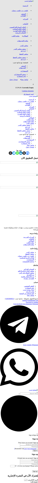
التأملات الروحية (20, 33)
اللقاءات (23, 16)
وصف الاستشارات (20, 74)
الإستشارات (24, 71)
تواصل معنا (24, 79)
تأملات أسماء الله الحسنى (17, 27)
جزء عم (23, 51)
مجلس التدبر (24, 45)
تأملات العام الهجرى (19, 31)
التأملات (25, 24)
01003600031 (9, 299)
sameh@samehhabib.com (30, 300)
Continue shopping (28, 91)
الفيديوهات (22, 68)
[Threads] (10, 153)
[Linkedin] (20, 153)
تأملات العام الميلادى (19, 29)
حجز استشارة (21, 76)
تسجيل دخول (13, 79)
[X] (24, 153)
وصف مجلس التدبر (20, 49)
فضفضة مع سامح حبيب (20, 62)
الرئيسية (25, 6)
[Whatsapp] (17, 153)
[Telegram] (14, 153)
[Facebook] (27, 153)
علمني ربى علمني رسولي (20, 10)
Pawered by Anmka (32, 302)
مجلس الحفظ (23, 54)
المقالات (25, 36)
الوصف (23, 14)
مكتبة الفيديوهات (22, 41)
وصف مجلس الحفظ (19, 57)
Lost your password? (25, 448)
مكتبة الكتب (15, 36)
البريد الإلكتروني (32, 480)
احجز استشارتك (29, 94)
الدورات (25, 19)
